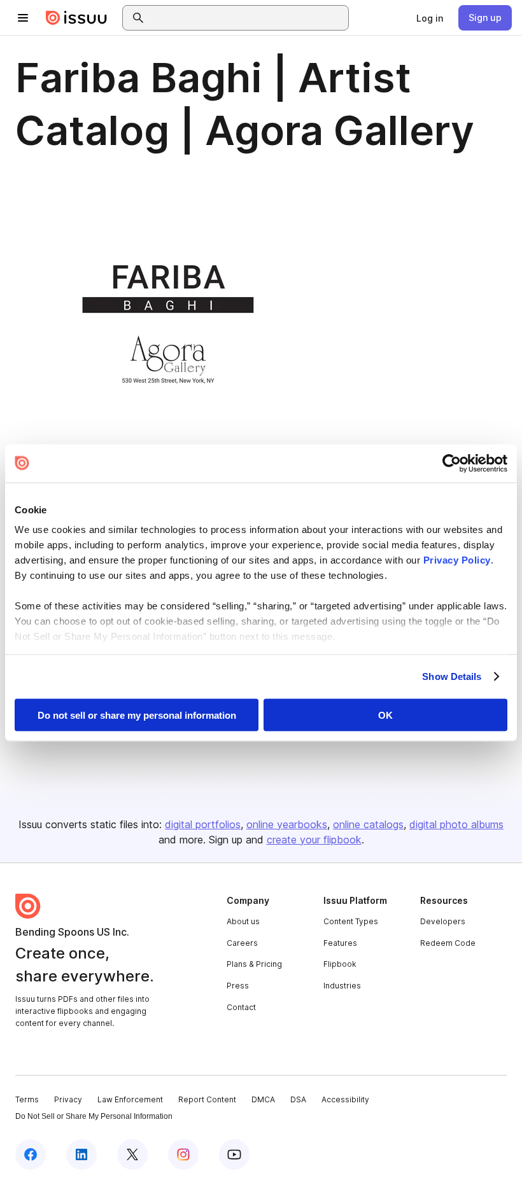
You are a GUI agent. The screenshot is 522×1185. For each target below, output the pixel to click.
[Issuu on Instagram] (183, 1154)
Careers (242, 943)
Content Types (350, 921)
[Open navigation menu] (23, 18)
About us (243, 921)
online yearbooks (286, 824)
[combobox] (247, 18)
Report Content (207, 1099)
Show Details (451, 676)
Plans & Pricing (254, 964)
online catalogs (368, 824)
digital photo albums (456, 824)
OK (385, 714)
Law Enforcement (130, 1099)
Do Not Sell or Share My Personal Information (94, 1116)
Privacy (68, 1099)
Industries (342, 985)
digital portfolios (203, 824)
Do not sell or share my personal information (137, 714)
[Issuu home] (76, 18)
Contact (241, 1007)
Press (238, 985)
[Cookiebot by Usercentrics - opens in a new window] (451, 463)
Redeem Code (448, 943)
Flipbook (339, 964)
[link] (429, 18)
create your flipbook (314, 839)
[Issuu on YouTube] (234, 1154)
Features (340, 943)
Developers (442, 921)
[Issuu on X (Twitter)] (132, 1154)
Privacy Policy (457, 560)
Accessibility (345, 1099)
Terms (27, 1099)
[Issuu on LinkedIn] (81, 1154)
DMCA (263, 1099)
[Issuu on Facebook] (30, 1154)
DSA (298, 1099)
